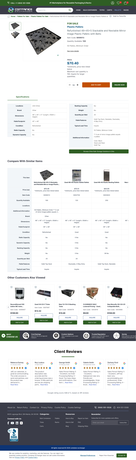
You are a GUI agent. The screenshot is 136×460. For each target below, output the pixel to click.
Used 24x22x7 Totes (42, 304)
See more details (73, 51)
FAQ (79, 422)
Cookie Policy (60, 407)
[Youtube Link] (12, 423)
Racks (126, 10)
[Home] (20, 10)
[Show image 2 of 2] (15, 35)
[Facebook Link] (8, 423)
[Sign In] (112, 3)
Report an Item (83, 418)
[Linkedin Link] (17, 423)
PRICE (69, 60)
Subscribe (123, 422)
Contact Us (34, 407)
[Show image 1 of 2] (15, 26)
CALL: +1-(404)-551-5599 (20, 3)
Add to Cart (96, 85)
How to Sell (69, 422)
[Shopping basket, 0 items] (125, 3)
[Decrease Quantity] (69, 84)
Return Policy (22, 407)
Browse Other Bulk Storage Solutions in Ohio (99, 151)
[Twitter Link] (21, 423)
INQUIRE (20, 317)
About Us (11, 407)
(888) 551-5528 (104, 407)
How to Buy (70, 418)
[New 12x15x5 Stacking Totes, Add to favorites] (60, 287)
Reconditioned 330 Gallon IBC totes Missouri (17, 305)
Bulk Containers (90, 10)
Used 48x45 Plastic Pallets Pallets (76, 182)
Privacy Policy (46, 407)
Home (78, 10)
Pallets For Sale (23, 16)
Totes (101, 10)
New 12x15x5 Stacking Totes (67, 305)
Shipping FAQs (83, 426)
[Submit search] (70, 10)
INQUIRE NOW (119, 85)
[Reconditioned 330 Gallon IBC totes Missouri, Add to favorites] (12, 287)
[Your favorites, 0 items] (118, 3)
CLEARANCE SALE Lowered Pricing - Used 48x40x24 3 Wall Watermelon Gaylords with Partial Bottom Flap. (92, 305)
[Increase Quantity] (77, 84)
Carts (109, 10)
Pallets (118, 10)
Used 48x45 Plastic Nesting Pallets (106, 182)
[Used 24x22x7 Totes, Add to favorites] (36, 287)
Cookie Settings (74, 407)
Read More (14, 385)
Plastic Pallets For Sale (39, 16)
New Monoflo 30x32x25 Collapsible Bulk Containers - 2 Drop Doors (116, 305)
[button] (43, 41)
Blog (67, 426)
